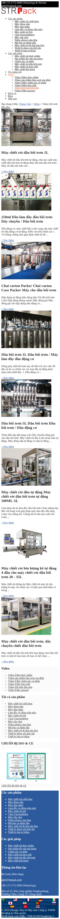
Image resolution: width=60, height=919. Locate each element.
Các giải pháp (15, 53)
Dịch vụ (12, 93)
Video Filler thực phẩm (26, 77)
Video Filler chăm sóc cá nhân (30, 82)
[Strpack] (18, 13)
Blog (10, 96)
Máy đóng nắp (22, 24)
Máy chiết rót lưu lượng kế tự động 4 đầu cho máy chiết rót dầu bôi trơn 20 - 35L (28, 572)
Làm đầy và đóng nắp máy (29, 29)
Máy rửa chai (21, 37)
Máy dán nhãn (22, 26)
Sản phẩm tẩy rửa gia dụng (29, 58)
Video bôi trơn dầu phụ (27, 88)
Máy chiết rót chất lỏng (27, 21)
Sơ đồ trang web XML (13, 916)
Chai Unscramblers (24, 34)
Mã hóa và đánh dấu (25, 42)
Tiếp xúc (12, 98)
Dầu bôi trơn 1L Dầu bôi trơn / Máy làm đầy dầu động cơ (29, 356)
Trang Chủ (25, 104)
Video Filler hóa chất (25, 85)
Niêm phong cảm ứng (26, 40)
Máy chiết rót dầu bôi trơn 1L (24, 152)
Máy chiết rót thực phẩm (27, 56)
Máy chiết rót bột (23, 32)
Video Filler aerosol (25, 90)
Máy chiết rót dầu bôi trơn (28, 64)
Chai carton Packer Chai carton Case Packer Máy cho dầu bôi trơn (28, 288)
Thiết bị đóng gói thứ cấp (28, 48)
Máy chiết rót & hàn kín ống (29, 45)
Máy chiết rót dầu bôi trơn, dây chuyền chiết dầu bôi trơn (26, 643)
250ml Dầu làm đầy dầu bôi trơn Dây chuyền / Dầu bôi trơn (26, 219)
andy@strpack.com (11, 5)
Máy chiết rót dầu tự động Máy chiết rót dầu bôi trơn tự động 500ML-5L (26, 496)
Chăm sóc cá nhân (24, 61)
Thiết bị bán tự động (25, 50)
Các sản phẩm (15, 18)
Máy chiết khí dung (25, 69)
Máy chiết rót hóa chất (26, 66)
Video (11, 74)
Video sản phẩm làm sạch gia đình (32, 80)
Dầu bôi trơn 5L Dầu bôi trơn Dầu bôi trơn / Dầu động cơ (28, 425)
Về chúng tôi (15, 72)
